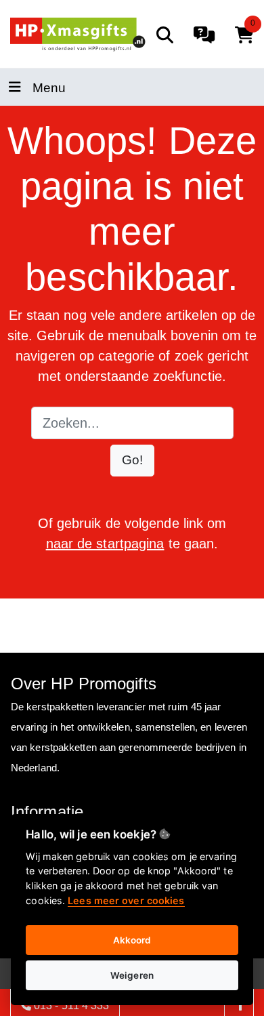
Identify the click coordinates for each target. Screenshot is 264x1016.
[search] (164, 34)
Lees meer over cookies (126, 900)
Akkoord (132, 940)
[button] (132, 460)
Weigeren (132, 975)
